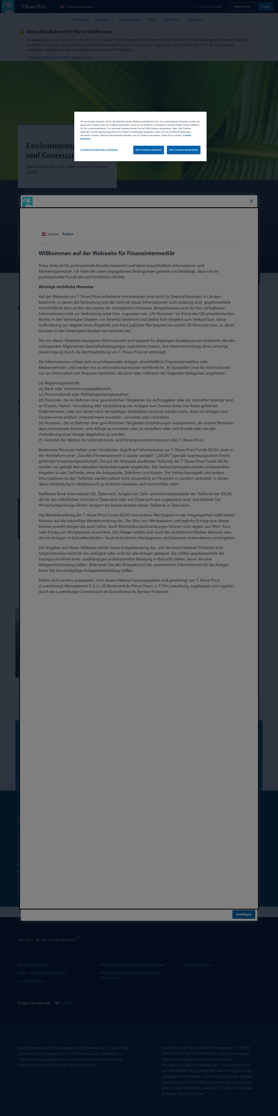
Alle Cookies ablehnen (149, 149)
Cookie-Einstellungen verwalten (99, 149)
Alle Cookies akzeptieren (183, 149)
